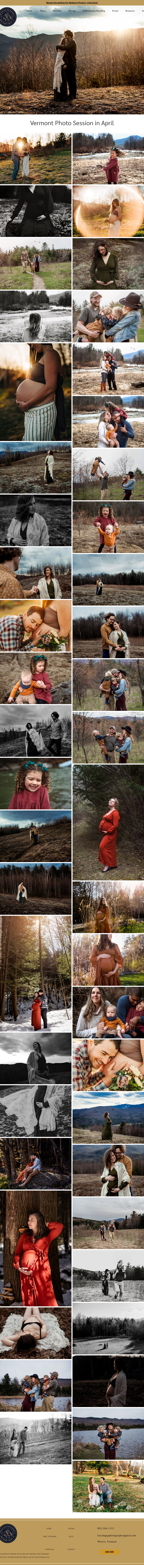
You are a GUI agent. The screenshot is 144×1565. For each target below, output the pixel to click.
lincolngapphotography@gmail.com (116, 1535)
